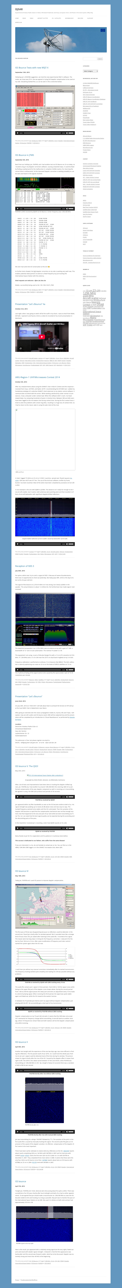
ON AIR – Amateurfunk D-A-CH (91, 262)
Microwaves (18, 365)
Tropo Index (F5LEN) (89, 122)
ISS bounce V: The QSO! (26, 766)
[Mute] (67, 133)
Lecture (40, 358)
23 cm (56, 141)
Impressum (18, 22)
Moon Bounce (54, 747)
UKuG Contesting (88, 189)
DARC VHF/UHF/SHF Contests (91, 173)
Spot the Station (87, 214)
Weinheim (59, 365)
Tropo (89, 324)
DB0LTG (52, 360)
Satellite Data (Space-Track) (90, 212)
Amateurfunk (40, 360)
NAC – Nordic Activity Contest (91, 184)
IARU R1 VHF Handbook (89, 101)
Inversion (86, 316)
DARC (84, 274)
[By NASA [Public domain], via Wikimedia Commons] (45, 775)
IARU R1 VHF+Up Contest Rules (91, 180)
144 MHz (103, 291)
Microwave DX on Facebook (91, 106)
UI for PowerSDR (87, 239)
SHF (41, 365)
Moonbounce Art (88, 147)
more (22, 1155)
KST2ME (85, 232)
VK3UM (85, 152)
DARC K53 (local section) (89, 276)
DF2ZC (27, 1155)
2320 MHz (66, 358)
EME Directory (87, 143)
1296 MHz (51, 141)
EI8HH (31, 18)
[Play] (18, 133)
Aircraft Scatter (42, 18)
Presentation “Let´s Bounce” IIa (30, 304)
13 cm (57, 358)
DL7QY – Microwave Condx (90, 90)
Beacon (88, 302)
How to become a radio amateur (92, 258)
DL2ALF (63, 360)
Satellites (41, 680)
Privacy (17, 1280)
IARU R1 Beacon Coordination (91, 97)
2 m (84, 291)
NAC (84, 321)
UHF (44, 365)
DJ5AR (19, 9)
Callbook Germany (88, 88)
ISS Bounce (35, 141)
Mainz (68, 363)
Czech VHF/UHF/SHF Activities (91, 170)
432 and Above (87, 136)
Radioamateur (66, 682)
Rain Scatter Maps (88, 120)
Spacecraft (18, 684)
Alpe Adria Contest (30, 360)
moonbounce (26, 365)
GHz (34, 363)
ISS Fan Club (86, 205)
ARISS (84, 200)
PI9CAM (85, 323)
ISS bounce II (21, 1042)
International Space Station (44, 363)
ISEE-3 (36, 680)
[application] (45, 133)
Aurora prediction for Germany (91, 255)
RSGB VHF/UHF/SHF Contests (91, 186)
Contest (31, 552)
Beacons (80, 18)
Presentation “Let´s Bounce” (28, 696)
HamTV (84, 310)
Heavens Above (87, 203)
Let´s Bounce (62, 363)
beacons (46, 360)
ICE (36, 682)
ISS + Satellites (56, 18)
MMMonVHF (86, 108)
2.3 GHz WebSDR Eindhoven (91, 83)
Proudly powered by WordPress (29, 1280)
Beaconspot (86, 85)
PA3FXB (29, 143)
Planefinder (86, 117)
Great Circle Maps (88, 230)
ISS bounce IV (21, 871)
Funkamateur (29, 363)
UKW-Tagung (49, 365)
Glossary (90, 18)
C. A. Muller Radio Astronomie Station (93, 138)
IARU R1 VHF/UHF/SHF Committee (92, 104)
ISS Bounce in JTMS (24, 155)
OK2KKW (85, 111)
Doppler (60, 141)
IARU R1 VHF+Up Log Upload (91, 182)
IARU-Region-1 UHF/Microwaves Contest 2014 (37, 377)
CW (56, 857)
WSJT (39, 141)
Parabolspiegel (35, 365)
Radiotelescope (92, 323)
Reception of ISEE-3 (24, 566)
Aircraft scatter (55, 552)
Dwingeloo (18, 363)
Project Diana (86, 150)
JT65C (101, 316)
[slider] (71, 133)
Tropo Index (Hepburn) (89, 124)
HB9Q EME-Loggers (88, 145)
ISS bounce (23, 143)
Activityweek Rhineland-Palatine (92, 166)
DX (102, 306)
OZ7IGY (85, 115)
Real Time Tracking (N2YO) (90, 207)
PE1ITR (34, 1162)
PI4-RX (85, 237)
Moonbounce (69, 18)
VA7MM (44, 1160)
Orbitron (85, 235)
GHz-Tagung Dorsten (89, 94)
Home (17, 18)
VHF (55, 365)
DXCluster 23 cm (87, 92)
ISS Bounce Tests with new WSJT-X (31, 67)
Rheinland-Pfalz (28, 754)
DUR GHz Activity (88, 175)
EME (23, 363)
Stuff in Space (87, 216)
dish (56, 360)
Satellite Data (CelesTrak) (90, 209)
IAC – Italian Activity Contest (91, 177)
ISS (30, 141)
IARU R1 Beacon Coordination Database (94, 99)
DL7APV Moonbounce (89, 140)
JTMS (28, 292)
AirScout (22, 360)
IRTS (84, 278)
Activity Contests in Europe (90, 163)
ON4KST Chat (87, 113)
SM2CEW (66, 1151)
